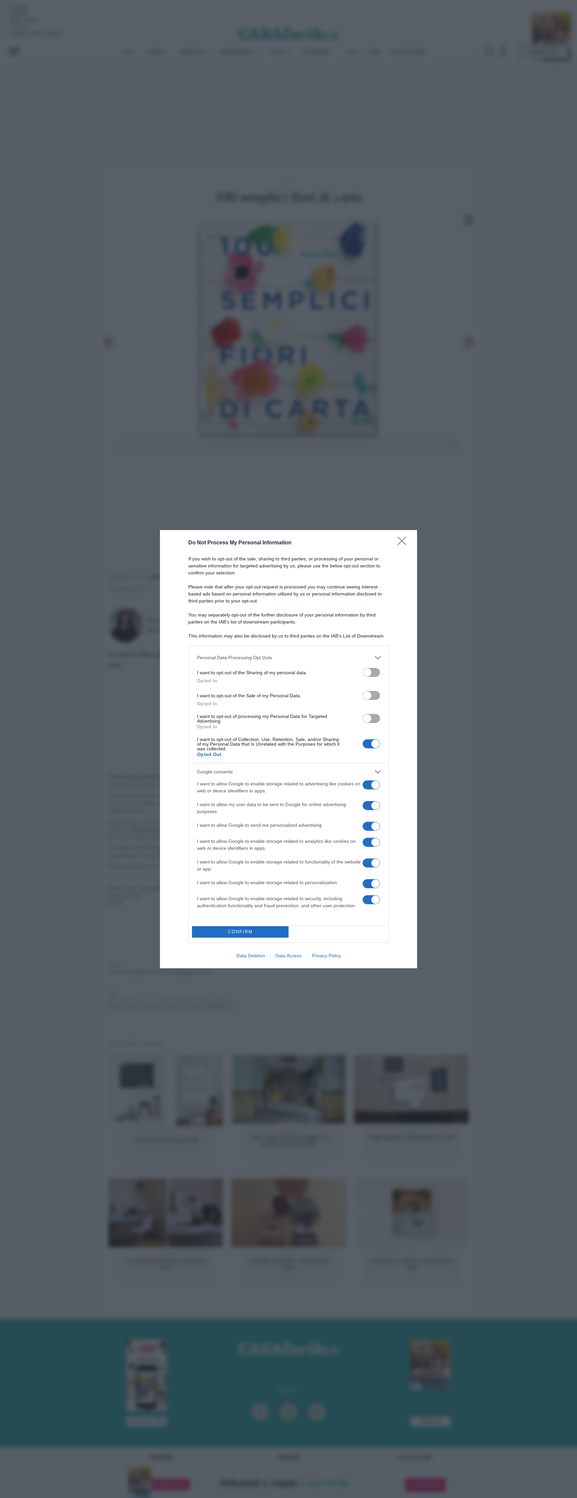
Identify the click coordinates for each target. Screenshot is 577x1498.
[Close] (404, 543)
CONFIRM (240, 931)
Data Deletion (250, 955)
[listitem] (288, 657)
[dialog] (288, 749)
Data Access (288, 955)
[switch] (371, 672)
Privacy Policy (326, 955)
